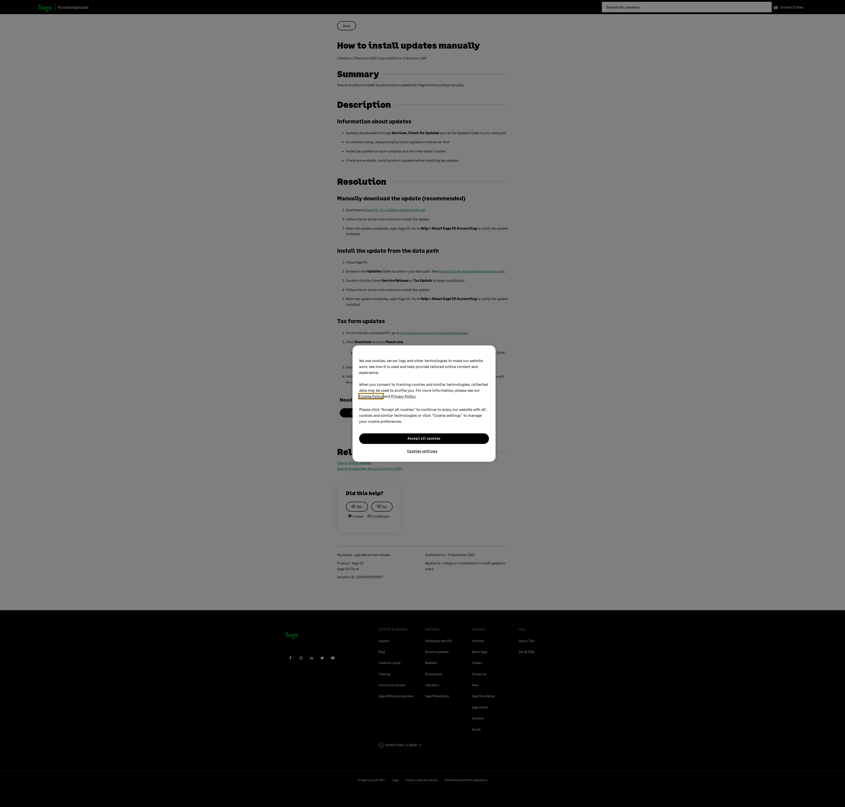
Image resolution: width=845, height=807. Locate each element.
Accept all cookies (424, 438)
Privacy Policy (403, 396)
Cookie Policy (371, 396)
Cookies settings (422, 451)
